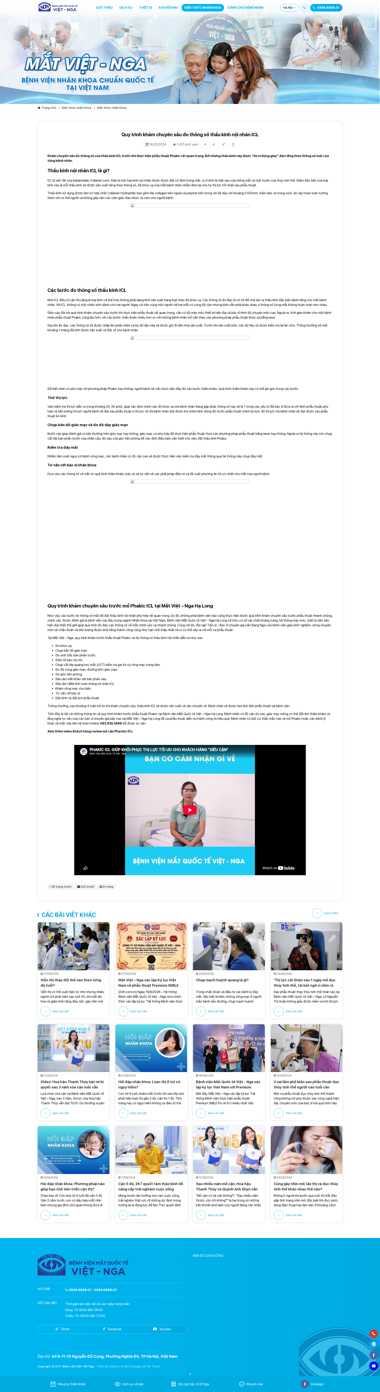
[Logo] (58, 7)
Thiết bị (145, 8)
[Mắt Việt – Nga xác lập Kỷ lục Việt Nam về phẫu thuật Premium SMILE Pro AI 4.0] (151, 946)
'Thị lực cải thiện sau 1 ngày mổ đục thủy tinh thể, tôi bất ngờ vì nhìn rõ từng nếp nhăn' (304, 983)
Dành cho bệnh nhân (245, 8)
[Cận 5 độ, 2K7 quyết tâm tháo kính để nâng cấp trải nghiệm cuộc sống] (151, 1150)
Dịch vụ (125, 8)
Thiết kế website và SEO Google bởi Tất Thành (128, 1366)
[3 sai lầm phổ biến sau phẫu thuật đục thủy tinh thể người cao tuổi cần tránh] (307, 1048)
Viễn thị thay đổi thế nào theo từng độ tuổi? (71, 982)
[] (233, 144)
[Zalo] (373, 1344)
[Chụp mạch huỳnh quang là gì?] (229, 946)
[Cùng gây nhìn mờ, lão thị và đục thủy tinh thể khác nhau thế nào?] (307, 1150)
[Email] (373, 1366)
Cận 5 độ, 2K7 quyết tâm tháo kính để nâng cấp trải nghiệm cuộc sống (150, 1186)
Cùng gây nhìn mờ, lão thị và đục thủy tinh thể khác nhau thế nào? (306, 1186)
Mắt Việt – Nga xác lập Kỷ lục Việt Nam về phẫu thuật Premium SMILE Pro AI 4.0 (148, 983)
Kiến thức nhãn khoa (202, 8)
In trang (107, 886)
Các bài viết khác (69, 914)
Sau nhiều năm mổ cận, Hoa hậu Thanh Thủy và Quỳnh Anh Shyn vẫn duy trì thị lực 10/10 (227, 1186)
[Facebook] (373, 1355)
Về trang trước (61, 886)
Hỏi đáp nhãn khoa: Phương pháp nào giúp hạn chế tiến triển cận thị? (73, 1186)
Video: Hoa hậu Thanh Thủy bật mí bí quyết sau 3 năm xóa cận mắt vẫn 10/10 (72, 1084)
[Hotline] (373, 1333)
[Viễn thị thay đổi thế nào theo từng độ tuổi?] (73, 946)
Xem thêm (331, 913)
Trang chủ (49, 108)
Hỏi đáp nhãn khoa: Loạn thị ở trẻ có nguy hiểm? (149, 1084)
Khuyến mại (168, 8)
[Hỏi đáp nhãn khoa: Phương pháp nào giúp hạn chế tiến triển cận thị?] (73, 1150)
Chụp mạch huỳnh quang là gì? (222, 980)
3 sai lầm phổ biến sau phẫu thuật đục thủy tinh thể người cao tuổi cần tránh (306, 1084)
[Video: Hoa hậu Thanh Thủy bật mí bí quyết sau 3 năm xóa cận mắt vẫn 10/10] (73, 1048)
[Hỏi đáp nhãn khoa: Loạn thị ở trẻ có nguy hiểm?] (151, 1048)
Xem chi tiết (60, 1011)
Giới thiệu (104, 8)
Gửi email (87, 886)
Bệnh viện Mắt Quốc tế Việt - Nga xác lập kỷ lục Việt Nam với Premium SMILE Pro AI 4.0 (228, 1084)
